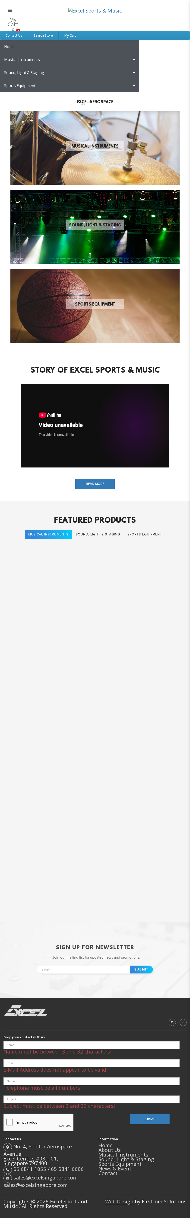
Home (105, 1145)
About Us (109, 1149)
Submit (141, 969)
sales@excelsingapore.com (45, 1177)
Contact (107, 1173)
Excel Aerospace (95, 102)
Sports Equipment (95, 304)
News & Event (114, 1168)
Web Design (119, 1201)
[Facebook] (183, 1022)
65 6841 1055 (29, 1168)
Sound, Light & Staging (95, 225)
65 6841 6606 (67, 1168)
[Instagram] (172, 1022)
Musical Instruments (95, 146)
